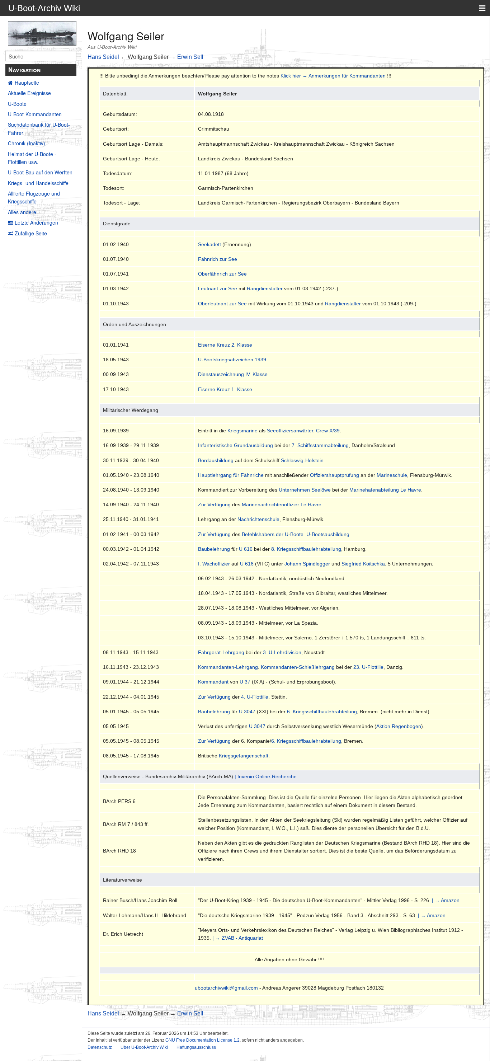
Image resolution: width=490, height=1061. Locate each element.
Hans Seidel (103, 57)
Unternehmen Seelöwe (305, 490)
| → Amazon (446, 900)
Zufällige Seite (31, 233)
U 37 (245, 682)
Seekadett (209, 244)
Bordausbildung (216, 460)
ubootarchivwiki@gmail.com (226, 988)
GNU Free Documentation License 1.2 (202, 1040)
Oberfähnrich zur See (222, 274)
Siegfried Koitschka (363, 564)
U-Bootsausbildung (327, 534)
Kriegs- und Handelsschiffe (38, 183)
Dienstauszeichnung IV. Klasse (233, 374)
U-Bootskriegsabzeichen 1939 (232, 359)
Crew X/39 (328, 430)
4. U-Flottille (254, 697)
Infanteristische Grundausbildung (235, 445)
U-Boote (17, 103)
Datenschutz (100, 1047)
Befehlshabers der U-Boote (272, 534)
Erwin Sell (190, 57)
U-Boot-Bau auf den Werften (40, 172)
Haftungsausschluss (196, 1047)
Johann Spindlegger (307, 564)
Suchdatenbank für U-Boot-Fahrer (39, 128)
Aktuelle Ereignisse (29, 93)
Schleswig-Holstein (302, 460)
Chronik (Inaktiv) (26, 143)
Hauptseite (27, 82)
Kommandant (213, 682)
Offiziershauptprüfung (334, 475)
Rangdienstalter (265, 288)
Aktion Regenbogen (398, 726)
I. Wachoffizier (214, 564)
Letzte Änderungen (36, 222)
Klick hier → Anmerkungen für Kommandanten (333, 76)
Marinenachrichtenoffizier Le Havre (281, 504)
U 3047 (247, 711)
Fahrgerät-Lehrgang (221, 652)
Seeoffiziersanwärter (290, 430)
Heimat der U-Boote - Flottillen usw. (32, 157)
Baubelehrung (214, 549)
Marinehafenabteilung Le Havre (385, 490)
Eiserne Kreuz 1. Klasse (225, 389)
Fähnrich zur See (217, 259)
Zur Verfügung (214, 504)
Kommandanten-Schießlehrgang (298, 667)
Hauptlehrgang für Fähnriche (231, 475)
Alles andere (22, 212)
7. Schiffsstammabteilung (320, 445)
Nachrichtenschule (258, 519)
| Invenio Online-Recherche (266, 776)
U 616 (246, 549)
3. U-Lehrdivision (282, 652)
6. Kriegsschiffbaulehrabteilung (322, 711)
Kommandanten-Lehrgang (228, 667)
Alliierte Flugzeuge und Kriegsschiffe (34, 197)
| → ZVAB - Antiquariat (237, 938)
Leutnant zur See (217, 288)
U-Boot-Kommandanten (35, 114)
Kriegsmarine (242, 430)
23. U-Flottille (368, 667)
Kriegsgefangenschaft (243, 756)
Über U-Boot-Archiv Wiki (144, 1047)
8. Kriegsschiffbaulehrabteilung (306, 549)
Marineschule (392, 475)
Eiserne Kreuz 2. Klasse (225, 345)
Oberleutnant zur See (222, 303)
